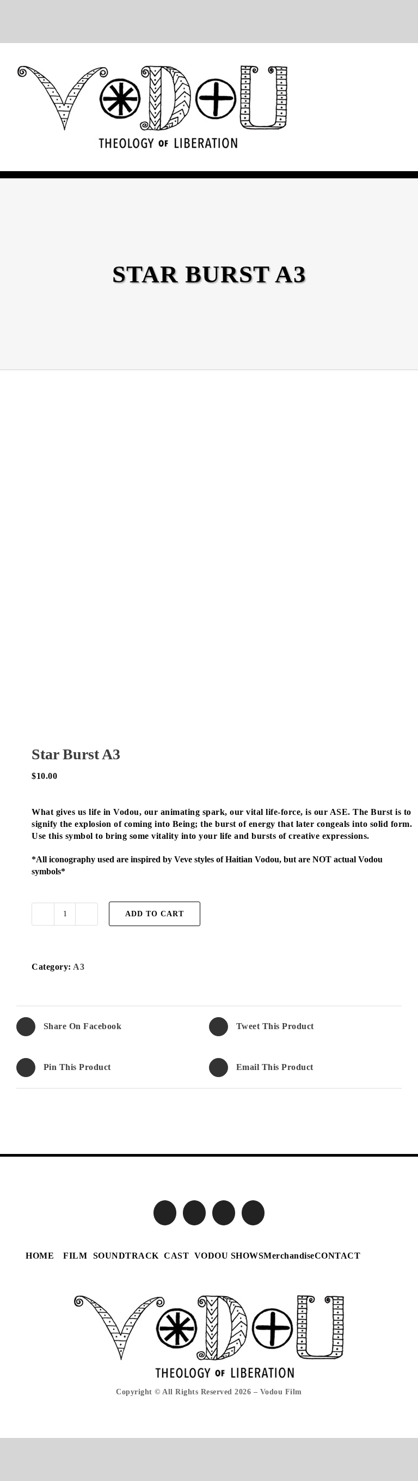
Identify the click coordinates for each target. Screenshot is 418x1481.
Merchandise (289, 1255)
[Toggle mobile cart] (377, 70)
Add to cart (154, 914)
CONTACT (338, 1255)
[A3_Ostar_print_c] (209, 581)
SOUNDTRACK (126, 1255)
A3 (78, 966)
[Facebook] (165, 1212)
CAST (176, 1255)
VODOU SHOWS (229, 1255)
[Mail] (253, 1212)
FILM (75, 1255)
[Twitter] (194, 1212)
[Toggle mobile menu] (397, 70)
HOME (40, 1255)
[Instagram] (224, 1212)
